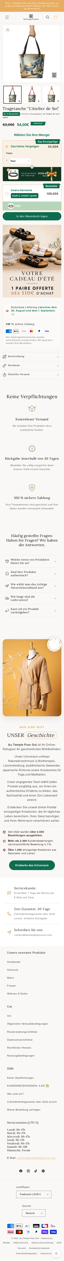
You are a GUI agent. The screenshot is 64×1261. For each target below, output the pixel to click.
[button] (7, 17)
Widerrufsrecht (21, 1243)
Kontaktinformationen (39, 1248)
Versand (22, 1248)
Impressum (46, 1253)
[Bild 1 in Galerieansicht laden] (12, 95)
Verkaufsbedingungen (26, 1253)
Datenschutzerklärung (42, 1243)
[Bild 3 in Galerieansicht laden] (51, 95)
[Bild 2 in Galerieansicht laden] (32, 95)
